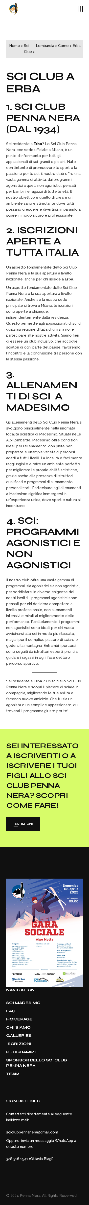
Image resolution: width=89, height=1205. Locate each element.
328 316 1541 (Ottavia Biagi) (29, 1159)
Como (63, 45)
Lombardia (45, 45)
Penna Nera (30, 1195)
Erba (23, 88)
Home (14, 45)
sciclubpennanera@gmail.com (32, 1132)
